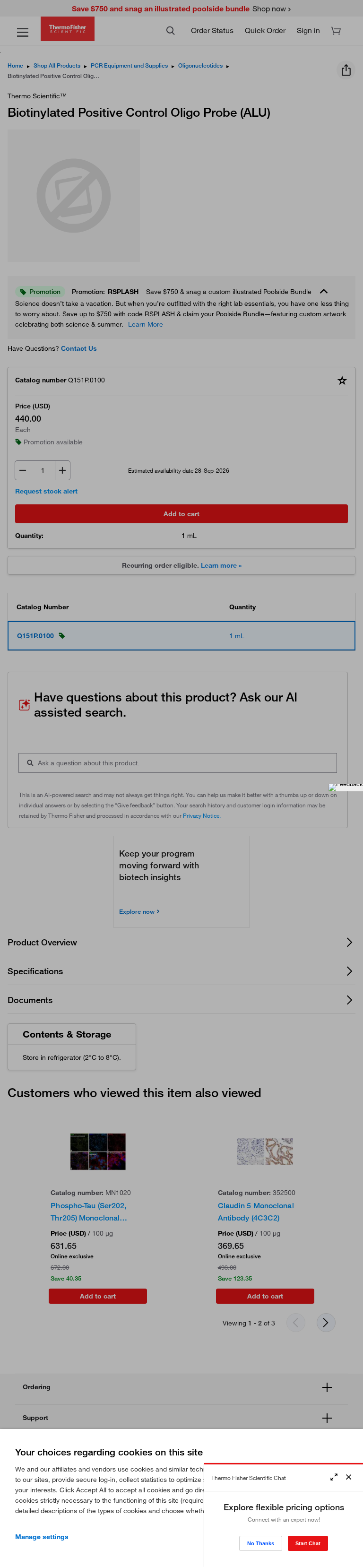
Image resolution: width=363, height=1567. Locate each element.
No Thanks (260, 1543)
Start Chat (307, 1543)
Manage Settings (42, 1536)
